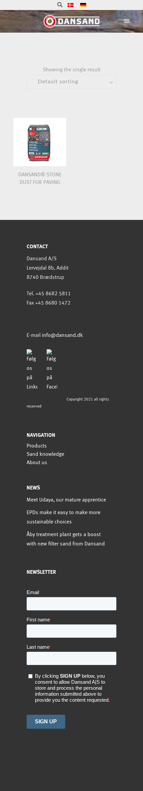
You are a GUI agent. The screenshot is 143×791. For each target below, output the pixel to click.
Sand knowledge (45, 454)
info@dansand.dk (62, 335)
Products (37, 445)
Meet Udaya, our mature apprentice (66, 499)
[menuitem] (70, 5)
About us (37, 462)
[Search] (60, 5)
